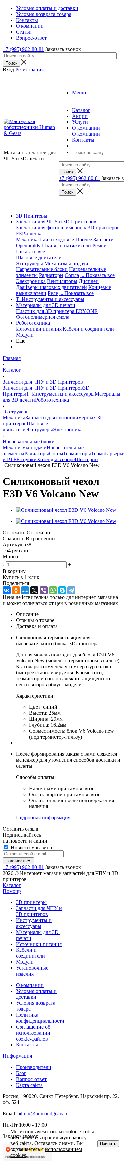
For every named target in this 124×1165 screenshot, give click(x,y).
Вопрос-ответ (31, 1079)
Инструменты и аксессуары (34, 923)
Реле (53, 293)
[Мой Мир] (25, 590)
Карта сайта (29, 1085)
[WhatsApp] (53, 590)
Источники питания (39, 329)
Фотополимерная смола (42, 317)
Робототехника (33, 323)
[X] (34, 590)
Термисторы (77, 453)
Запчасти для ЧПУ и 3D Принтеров (56, 221)
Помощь (12, 891)
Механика (27, 239)
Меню (79, 92)
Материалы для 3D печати (45, 305)
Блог (21, 1073)
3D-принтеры (31, 902)
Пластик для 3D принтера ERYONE (57, 311)
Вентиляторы (62, 281)
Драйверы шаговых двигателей (51, 287)
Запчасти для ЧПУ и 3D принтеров (39, 911)
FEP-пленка (29, 233)
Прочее (83, 239)
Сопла (72, 275)
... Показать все (97, 275)
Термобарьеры (107, 453)
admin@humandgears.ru (43, 1113)
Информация (17, 1056)
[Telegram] (71, 590)
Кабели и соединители (88, 329)
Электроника (31, 281)
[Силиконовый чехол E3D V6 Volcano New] (66, 510)
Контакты (27, 1044)
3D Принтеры (31, 215)
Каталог (12, 885)
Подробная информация (43, 817)
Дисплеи (89, 281)
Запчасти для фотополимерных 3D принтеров (68, 227)
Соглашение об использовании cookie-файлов (33, 1033)
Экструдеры (29, 263)
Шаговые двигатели (39, 257)
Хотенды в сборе (56, 459)
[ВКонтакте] (7, 590)
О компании (86, 134)
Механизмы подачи (66, 263)
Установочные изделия (32, 971)
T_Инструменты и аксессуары (50, 299)
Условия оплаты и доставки (36, 994)
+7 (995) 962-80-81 (23, 49)
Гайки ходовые (57, 239)
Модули (25, 335)
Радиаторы (51, 275)
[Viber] (44, 590)
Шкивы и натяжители (66, 245)
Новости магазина (30, 847)
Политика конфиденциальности (40, 1018)
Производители (33, 1067)
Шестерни (86, 459)
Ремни (99, 245)
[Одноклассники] (16, 590)
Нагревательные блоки (42, 269)
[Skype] (62, 590)
